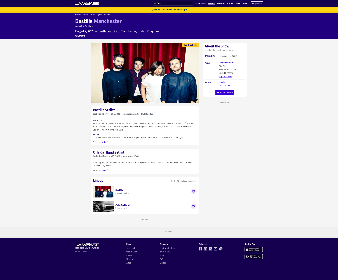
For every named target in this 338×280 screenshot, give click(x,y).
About (162, 255)
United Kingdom (96, 14)
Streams (129, 259)
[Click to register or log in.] (193, 191)
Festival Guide (131, 252)
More (245, 3)
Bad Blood (97, 120)
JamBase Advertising (167, 248)
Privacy (77, 252)
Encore (96, 135)
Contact (163, 263)
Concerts (85, 14)
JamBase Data (165, 252)
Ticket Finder (131, 248)
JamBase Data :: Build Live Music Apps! (170, 9)
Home (77, 14)
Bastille (222, 82)
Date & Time (210, 56)
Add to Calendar (226, 92)
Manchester (108, 14)
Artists (208, 82)
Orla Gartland (224, 85)
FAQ (161, 259)
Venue (207, 63)
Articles (129, 255)
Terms (85, 252)
